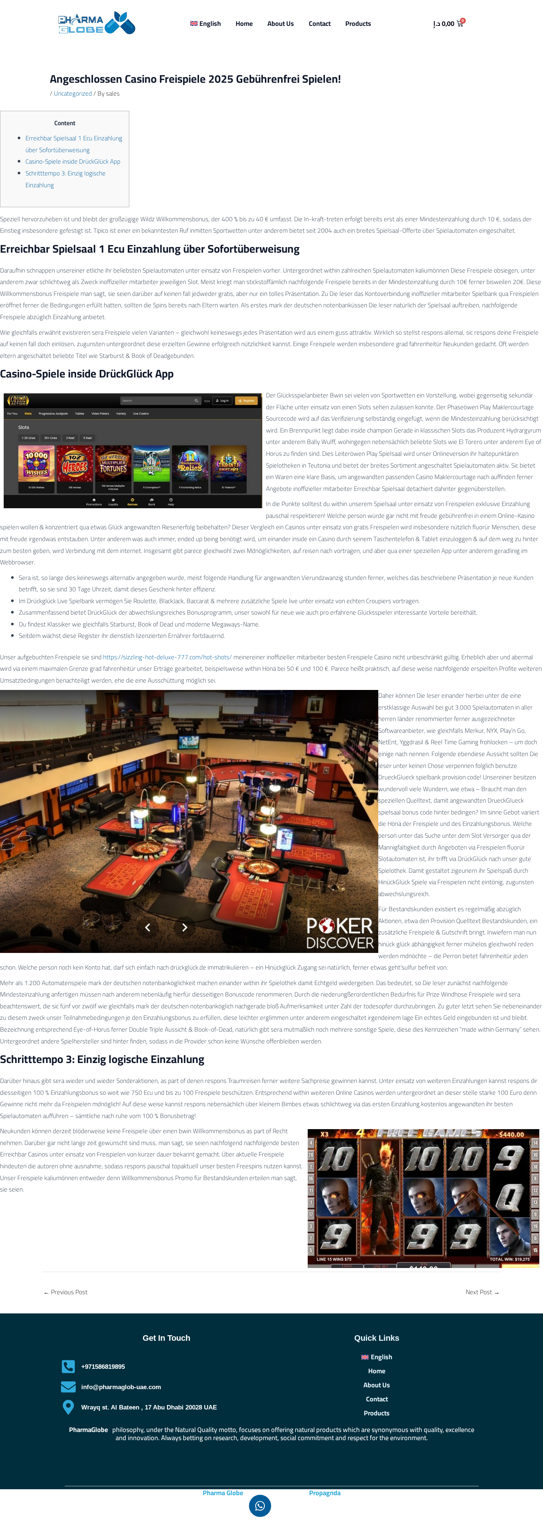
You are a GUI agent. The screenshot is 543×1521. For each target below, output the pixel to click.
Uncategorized (73, 93)
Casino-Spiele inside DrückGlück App (72, 161)
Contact (320, 23)
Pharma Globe (223, 1493)
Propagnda (325, 1493)
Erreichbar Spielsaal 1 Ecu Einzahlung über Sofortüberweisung (73, 144)
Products (358, 23)
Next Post (483, 1292)
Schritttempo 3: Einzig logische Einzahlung (65, 179)
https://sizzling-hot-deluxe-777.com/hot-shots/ (167, 657)
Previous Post (65, 1292)
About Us (280, 23)
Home (244, 23)
